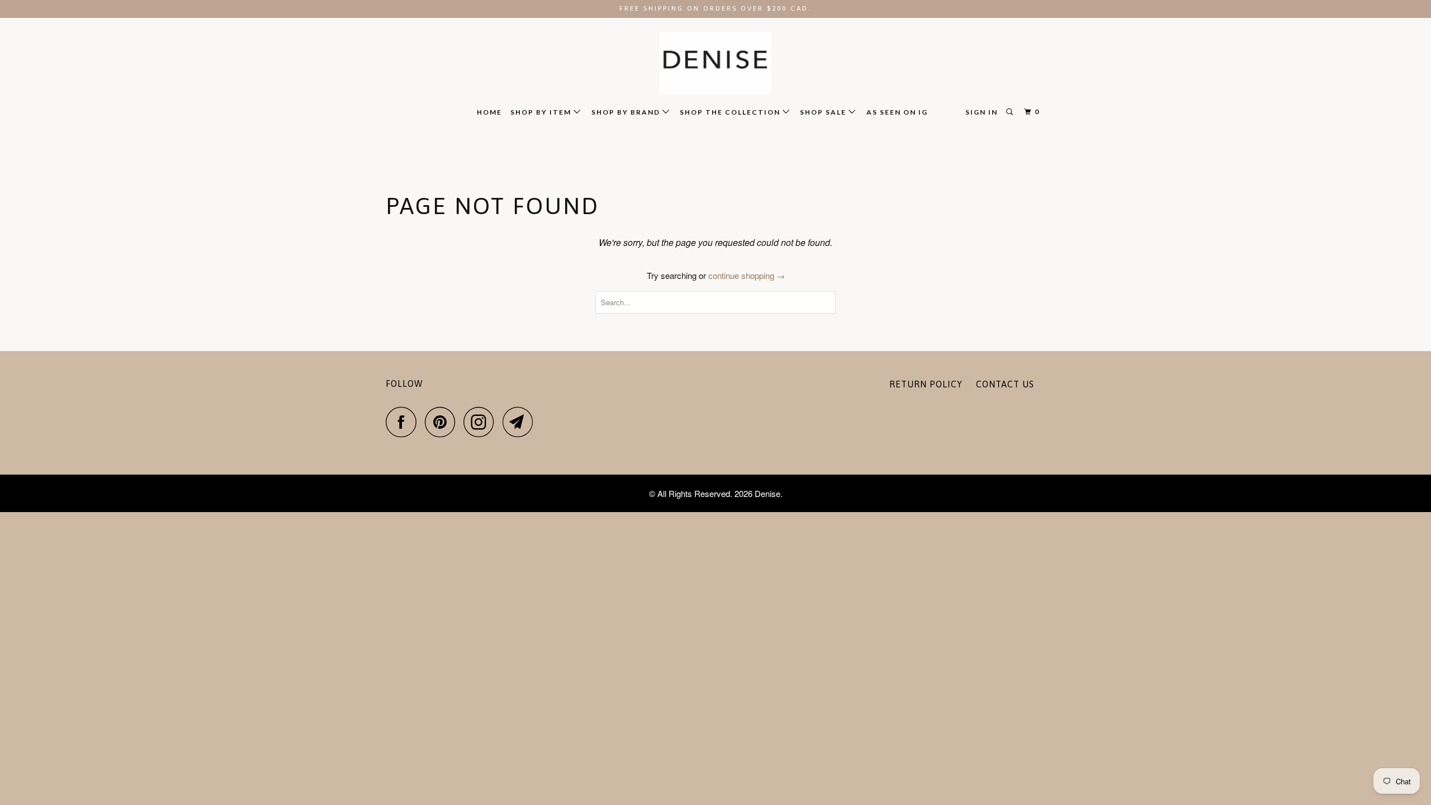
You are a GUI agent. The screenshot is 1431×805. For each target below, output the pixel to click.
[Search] (1010, 112)
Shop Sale (824, 112)
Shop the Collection (731, 112)
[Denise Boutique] (715, 63)
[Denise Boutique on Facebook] (404, 421)
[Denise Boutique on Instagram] (481, 421)
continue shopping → (746, 275)
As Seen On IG (897, 112)
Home (489, 112)
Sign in (981, 112)
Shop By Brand (626, 112)
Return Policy (926, 384)
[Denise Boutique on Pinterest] (443, 421)
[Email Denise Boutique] (521, 421)
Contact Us (1005, 384)
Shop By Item (542, 112)
